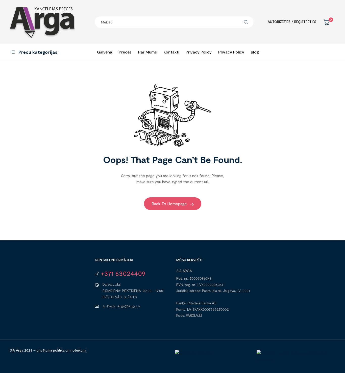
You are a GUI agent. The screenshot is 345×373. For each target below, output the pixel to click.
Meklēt (246, 22)
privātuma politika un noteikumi (61, 350)
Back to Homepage (170, 203)
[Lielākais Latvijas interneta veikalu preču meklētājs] (295, 359)
